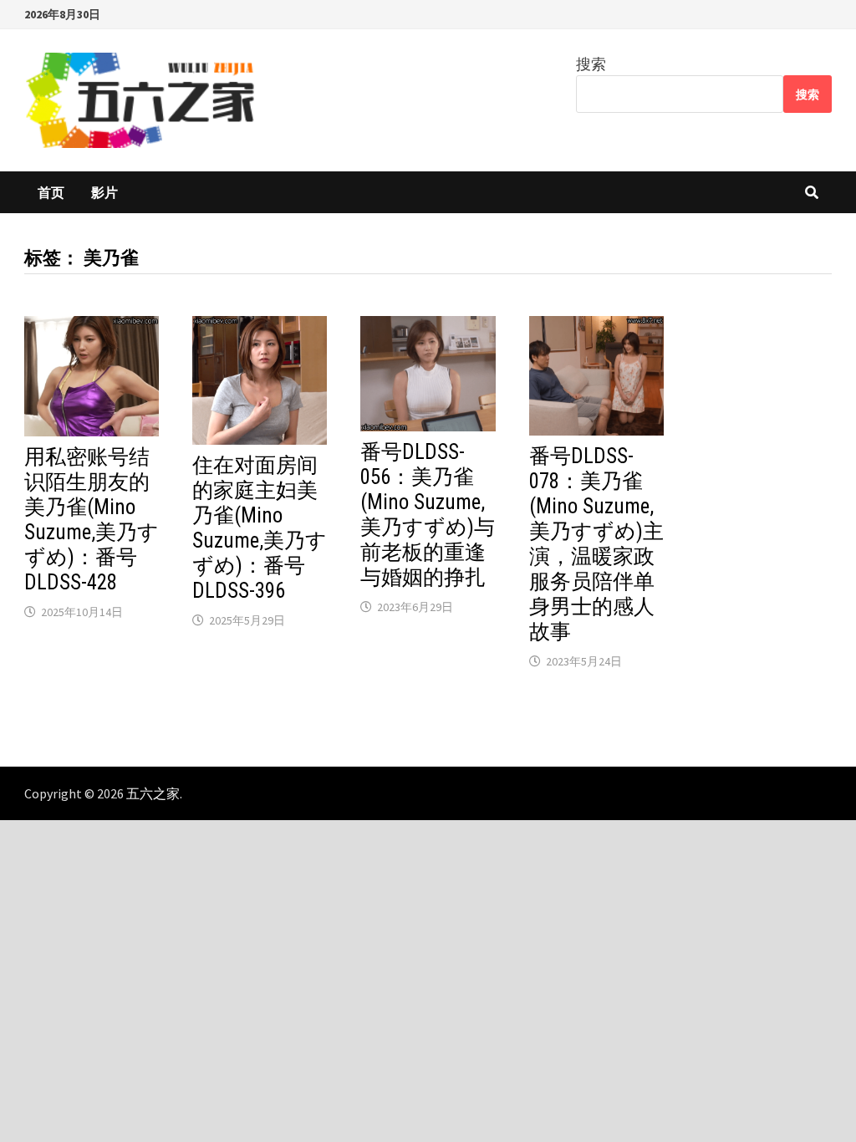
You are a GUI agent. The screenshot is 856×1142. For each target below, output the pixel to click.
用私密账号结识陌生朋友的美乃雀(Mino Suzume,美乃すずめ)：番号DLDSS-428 (91, 519)
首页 (51, 192)
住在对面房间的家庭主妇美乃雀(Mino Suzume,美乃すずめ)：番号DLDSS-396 (259, 528)
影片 (104, 192)
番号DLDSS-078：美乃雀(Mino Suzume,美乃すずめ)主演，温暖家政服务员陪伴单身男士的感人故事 (596, 544)
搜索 (591, 64)
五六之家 (153, 793)
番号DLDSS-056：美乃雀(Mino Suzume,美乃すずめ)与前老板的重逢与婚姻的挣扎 (427, 514)
